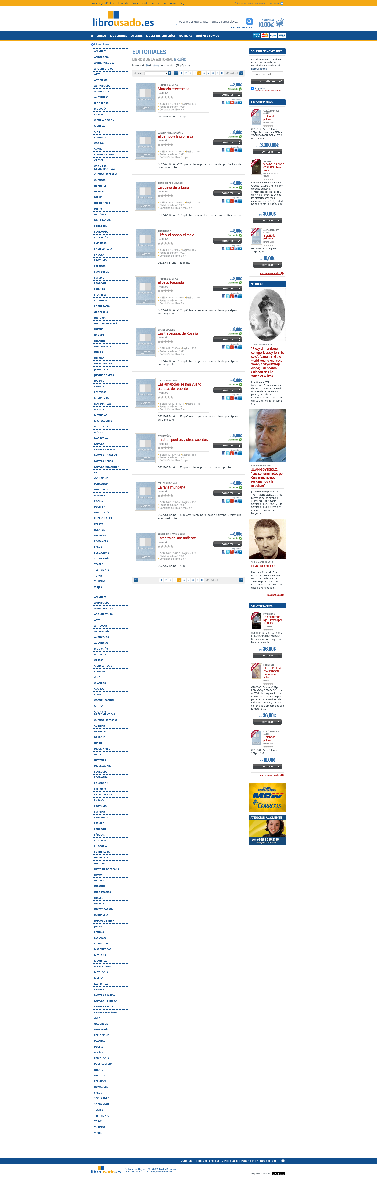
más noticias (274, 595)
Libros (105, 44)
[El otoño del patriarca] (256, 117)
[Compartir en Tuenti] (236, 102)
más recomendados (270, 273)
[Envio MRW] (267, 797)
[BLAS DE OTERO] (267, 539)
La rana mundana (171, 487)
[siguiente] (241, 73)
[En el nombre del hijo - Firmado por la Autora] (256, 620)
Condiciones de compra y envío (149, 2)
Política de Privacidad (117, 2)
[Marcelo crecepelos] (145, 97)
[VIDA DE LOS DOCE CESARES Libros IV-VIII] (256, 167)
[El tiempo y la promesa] (145, 145)
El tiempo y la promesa (175, 136)
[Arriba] (283, 1160)
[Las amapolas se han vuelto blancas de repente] (145, 393)
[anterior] (176, 73)
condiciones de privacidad (268, 90)
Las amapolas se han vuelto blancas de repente (179, 386)
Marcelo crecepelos (173, 88)
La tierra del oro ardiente (177, 538)
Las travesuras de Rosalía (178, 333)
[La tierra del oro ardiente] (145, 546)
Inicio (97, 44)
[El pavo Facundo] (145, 291)
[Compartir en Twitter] (228, 102)
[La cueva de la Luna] (145, 196)
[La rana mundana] (145, 496)
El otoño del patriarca (269, 118)
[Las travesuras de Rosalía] (145, 342)
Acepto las (268, 89)
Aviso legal (98, 2)
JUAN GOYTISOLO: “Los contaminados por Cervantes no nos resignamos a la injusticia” (267, 477)
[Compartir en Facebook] (223, 102)
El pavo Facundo (171, 282)
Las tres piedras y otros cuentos (183, 439)
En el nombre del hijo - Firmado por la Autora (272, 619)
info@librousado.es (161, 1171)
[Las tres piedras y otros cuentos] (145, 448)
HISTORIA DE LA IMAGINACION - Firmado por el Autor (272, 672)
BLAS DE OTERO (262, 566)
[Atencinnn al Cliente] (267, 830)
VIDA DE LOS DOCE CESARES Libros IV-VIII (273, 167)
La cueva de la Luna (173, 187)
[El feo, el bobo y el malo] (145, 243)
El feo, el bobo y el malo (176, 234)
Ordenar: (138, 73)
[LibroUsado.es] (123, 19)
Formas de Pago (176, 2)
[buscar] (249, 21)
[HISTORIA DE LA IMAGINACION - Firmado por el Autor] (256, 671)
